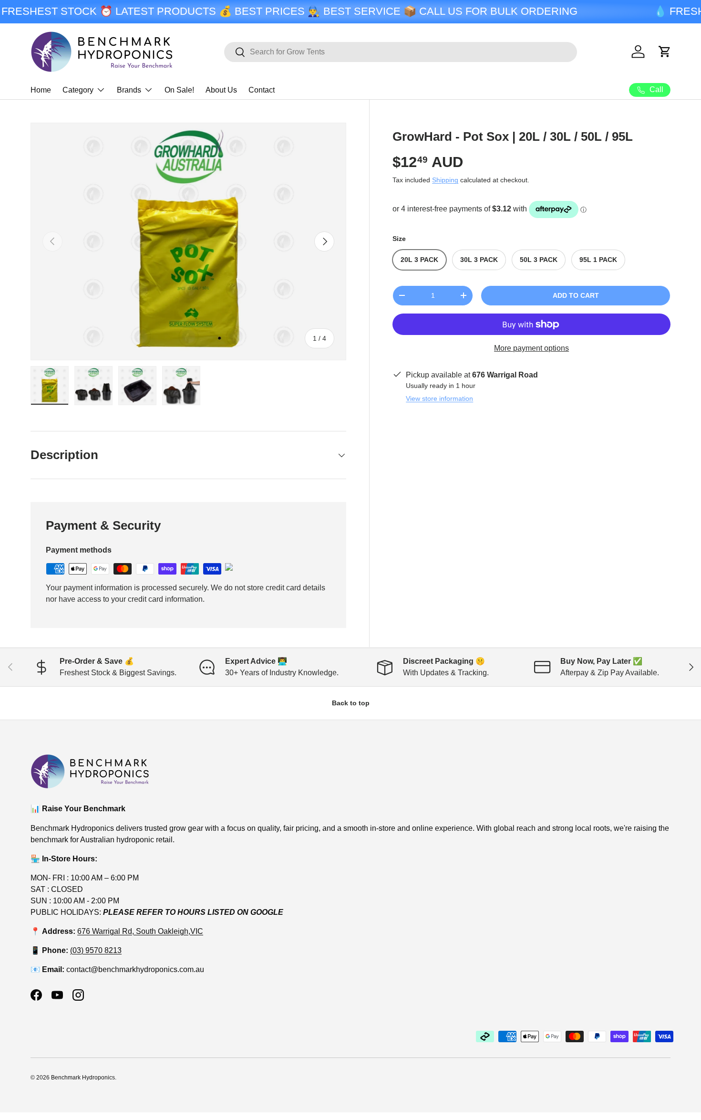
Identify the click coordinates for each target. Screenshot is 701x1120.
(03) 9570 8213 (96, 950)
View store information (439, 398)
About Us (221, 90)
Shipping (445, 180)
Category (77, 90)
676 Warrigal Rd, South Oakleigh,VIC (140, 931)
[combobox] (400, 52)
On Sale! (179, 90)
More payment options (531, 348)
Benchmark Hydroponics (83, 1077)
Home (41, 90)
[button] (664, 51)
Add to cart (576, 295)
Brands (129, 90)
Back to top (351, 703)
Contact (261, 90)
